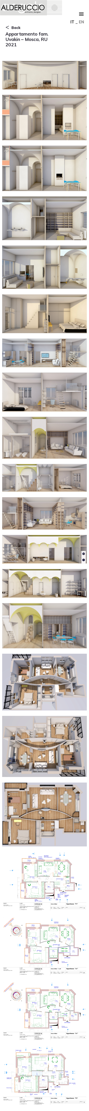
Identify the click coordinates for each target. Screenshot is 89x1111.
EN (81, 22)
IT (72, 22)
